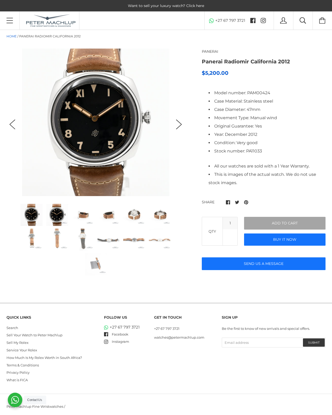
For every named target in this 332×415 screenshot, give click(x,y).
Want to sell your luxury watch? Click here (166, 5)
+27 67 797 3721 (230, 20)
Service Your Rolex (21, 350)
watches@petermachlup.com (179, 337)
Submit (314, 342)
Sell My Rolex (17, 342)
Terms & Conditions (22, 365)
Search (12, 328)
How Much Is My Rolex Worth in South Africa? (44, 358)
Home (11, 36)
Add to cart (285, 223)
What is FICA (17, 380)
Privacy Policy (18, 372)
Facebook (120, 334)
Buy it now (284, 239)
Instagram (120, 341)
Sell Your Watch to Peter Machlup (34, 335)
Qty (212, 231)
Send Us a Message (263, 263)
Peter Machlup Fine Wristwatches (34, 406)
